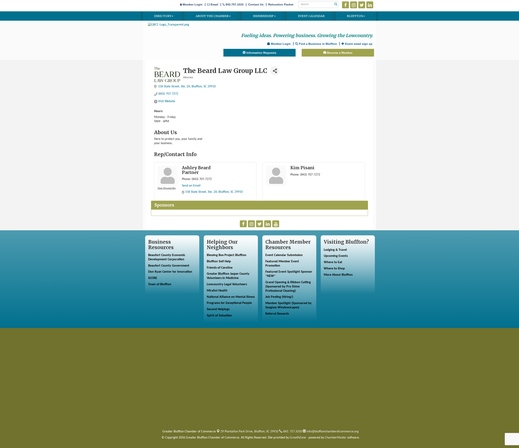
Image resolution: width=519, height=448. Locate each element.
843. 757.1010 (292, 431)
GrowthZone (298, 437)
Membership (263, 16)
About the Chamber (212, 16)
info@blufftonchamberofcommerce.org (332, 431)
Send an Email (191, 185)
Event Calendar (311, 16)
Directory (162, 16)
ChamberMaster (335, 437)
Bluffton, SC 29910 (249, 431)
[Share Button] (274, 70)
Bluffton (355, 16)
